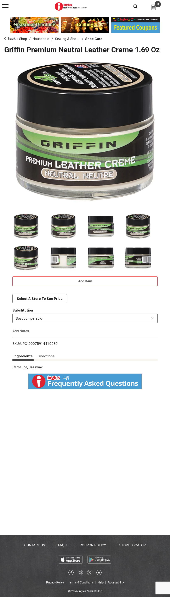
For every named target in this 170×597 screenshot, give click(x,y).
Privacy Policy (55, 582)
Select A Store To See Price (40, 299)
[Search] (132, 6)
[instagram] (80, 573)
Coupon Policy (93, 545)
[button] (26, 226)
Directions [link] (46, 356)
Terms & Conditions (81, 582)
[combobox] (85, 318)
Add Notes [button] (20, 331)
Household (41, 39)
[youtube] (99, 573)
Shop (23, 39)
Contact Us (34, 545)
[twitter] (89, 573)
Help (101, 582)
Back (11, 38)
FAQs (62, 545)
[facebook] (71, 573)
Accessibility (116, 582)
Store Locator (132, 545)
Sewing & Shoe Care (70, 39)
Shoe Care (93, 39)
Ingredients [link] (23, 356)
